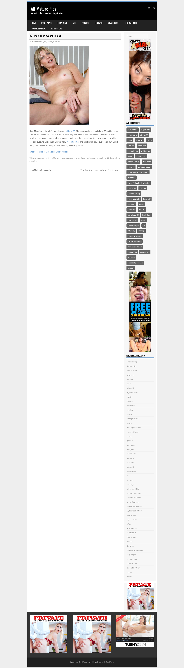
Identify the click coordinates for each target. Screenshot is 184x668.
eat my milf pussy (144, 167)
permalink (33, 161)
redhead (130, 541)
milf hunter (130, 480)
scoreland (131, 257)
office (129, 524)
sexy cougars (131, 554)
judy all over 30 (133, 215)
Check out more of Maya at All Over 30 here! (48, 151)
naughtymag (132, 252)
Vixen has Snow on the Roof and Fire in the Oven (100, 170)
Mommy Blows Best (134, 493)
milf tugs (141, 231)
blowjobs (131, 145)
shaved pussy (113, 23)
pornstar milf (144, 252)
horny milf (146, 199)
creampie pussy (133, 161)
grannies (130, 440)
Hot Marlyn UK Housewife (40, 170)
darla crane (147, 161)
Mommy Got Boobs (134, 497)
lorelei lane (146, 215)
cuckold (129, 423)
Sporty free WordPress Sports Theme (83, 662)
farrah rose (132, 177)
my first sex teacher (135, 241)
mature (143, 220)
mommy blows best (135, 236)
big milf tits (139, 140)
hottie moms (131, 454)
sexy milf (131, 268)
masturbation (70, 158)
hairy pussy (132, 188)
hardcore (143, 188)
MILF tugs (130, 484)
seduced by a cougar (135, 263)
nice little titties (73, 141)
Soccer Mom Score (134, 568)
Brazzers (130, 401)
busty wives (46, 23)
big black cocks (132, 392)
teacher (129, 572)
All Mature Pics (43, 9)
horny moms (62, 23)
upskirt (129, 576)
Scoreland (130, 546)
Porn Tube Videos (39, 28)
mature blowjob (133, 225)
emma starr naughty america (138, 172)
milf (74, 23)
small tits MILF (132, 563)
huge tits (142, 209)
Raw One (56, 41)
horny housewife (134, 199)
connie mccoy (141, 156)
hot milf (141, 204)
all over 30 (51, 158)
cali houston (145, 151)
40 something (133, 129)
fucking (85, 23)
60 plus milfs (132, 135)
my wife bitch (131, 515)
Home (34, 23)
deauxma (131, 167)
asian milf (130, 388)
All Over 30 (70, 131)
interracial (130, 462)
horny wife (131, 204)
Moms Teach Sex (133, 502)
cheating (130, 410)
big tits (149, 140)
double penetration (134, 427)
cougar (129, 414)
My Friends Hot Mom (134, 511)
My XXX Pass (132, 519)
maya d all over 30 (102, 158)
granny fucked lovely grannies (139, 183)
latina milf (130, 467)
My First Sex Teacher (134, 506)
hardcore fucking (134, 193)
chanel (130, 156)
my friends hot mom (135, 247)
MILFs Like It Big (133, 489)
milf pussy (131, 231)
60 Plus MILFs (132, 370)
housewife (98, 23)
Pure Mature (131, 537)
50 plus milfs (145, 129)
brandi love (142, 145)
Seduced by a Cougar (135, 550)
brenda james (133, 151)
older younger (131, 23)
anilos (130, 140)
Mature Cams (56, 28)
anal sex (130, 379)
